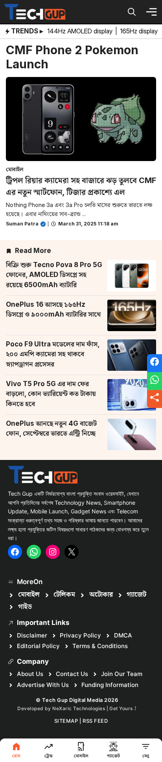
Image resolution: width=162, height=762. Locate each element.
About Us (30, 674)
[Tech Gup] (34, 12)
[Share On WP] (154, 381)
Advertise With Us (43, 685)
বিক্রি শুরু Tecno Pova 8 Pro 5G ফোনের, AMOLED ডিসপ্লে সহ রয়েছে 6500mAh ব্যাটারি (54, 275)
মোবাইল (15, 169)
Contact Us (72, 674)
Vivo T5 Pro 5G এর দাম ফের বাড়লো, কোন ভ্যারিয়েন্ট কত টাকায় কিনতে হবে (51, 394)
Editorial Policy (38, 646)
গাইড (25, 606)
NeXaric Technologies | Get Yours (93, 708)
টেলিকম (64, 594)
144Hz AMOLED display (80, 31)
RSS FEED (95, 721)
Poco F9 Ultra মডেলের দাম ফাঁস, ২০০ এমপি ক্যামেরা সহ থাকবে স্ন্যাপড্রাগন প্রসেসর (52, 354)
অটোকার (101, 594)
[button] (131, 12)
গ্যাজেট (136, 594)
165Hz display (139, 31)
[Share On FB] (154, 363)
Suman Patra (22, 224)
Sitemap (66, 721)
